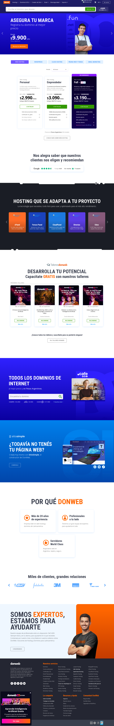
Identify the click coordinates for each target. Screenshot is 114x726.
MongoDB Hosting (92, 666)
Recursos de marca (48, 713)
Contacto (45, 710)
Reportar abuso (67, 701)
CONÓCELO (15, 465)
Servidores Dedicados (93, 679)
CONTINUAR (30, 107)
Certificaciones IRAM (48, 703)
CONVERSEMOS (17, 649)
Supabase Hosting (77, 676)
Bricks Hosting (61, 666)
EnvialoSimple (46, 679)
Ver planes (17, 45)
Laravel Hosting (77, 666)
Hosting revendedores (63, 679)
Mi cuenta (106, 2)
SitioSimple (46, 683)
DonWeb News (87, 701)
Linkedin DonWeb (24, 683)
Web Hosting (46, 686)
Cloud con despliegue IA (64, 683)
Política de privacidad (48, 706)
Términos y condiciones (49, 708)
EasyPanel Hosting (92, 674)
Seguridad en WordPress (89, 703)
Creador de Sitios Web (48, 681)
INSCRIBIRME (20, 320)
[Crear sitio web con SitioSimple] (17, 436)
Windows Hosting (62, 676)
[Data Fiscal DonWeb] (101, 723)
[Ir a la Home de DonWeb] (7, 2)
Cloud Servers (61, 681)
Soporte (65, 698)
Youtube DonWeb (18, 683)
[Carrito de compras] (95, 2)
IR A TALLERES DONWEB (57, 340)
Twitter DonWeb (15, 683)
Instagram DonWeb (21, 683)
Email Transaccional (48, 674)
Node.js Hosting (62, 691)
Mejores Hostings (92, 686)
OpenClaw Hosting (78, 671)
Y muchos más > (58, 402)
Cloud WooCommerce (63, 671)
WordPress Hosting (48, 688)
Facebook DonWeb (11, 683)
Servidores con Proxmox (94, 681)
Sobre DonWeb (47, 698)
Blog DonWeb (86, 698)
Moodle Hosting (77, 691)
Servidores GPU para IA (94, 683)
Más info (20, 324)
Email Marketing (47, 676)
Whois (64, 703)
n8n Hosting (76, 669)
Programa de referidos (48, 715)
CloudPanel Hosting (93, 671)
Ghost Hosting (76, 681)
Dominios (45, 666)
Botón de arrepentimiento (69, 708)
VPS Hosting (61, 686)
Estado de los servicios (69, 706)
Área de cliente (67, 715)
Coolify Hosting (77, 679)
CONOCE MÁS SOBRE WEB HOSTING (57, 138)
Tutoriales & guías (67, 710)
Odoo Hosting (76, 688)
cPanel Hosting (92, 669)
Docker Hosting (62, 688)
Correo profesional (48, 669)
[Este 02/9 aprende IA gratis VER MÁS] (87, 2)
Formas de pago (67, 713)
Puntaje (58, 168)
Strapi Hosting (76, 686)
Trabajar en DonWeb (48, 701)
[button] (111, 33)
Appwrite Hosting (77, 674)
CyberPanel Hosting (93, 676)
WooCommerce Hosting (64, 669)
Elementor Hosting (47, 691)
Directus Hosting (77, 683)
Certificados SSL (47, 671)
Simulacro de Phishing (93, 688)
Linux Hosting (61, 674)
